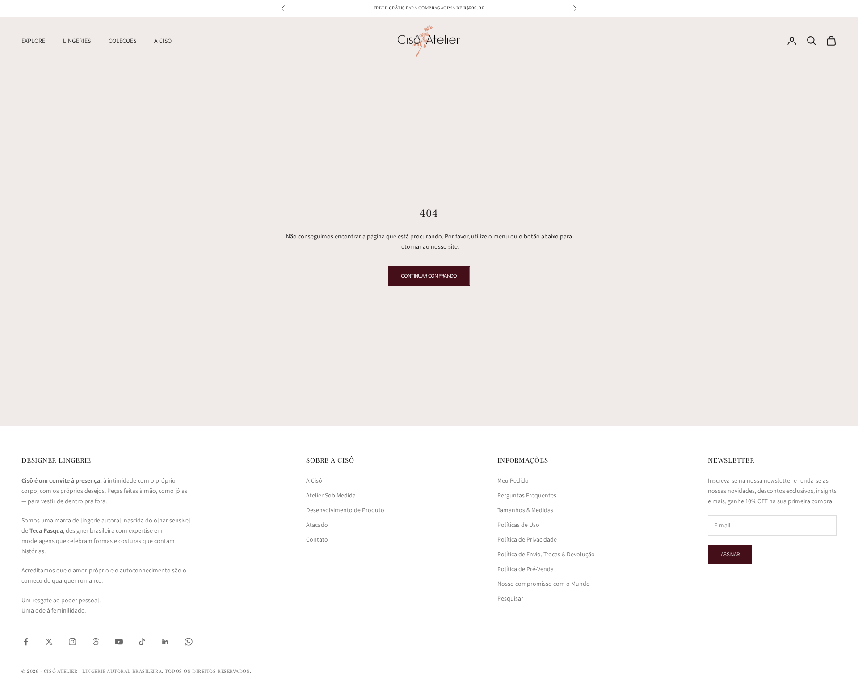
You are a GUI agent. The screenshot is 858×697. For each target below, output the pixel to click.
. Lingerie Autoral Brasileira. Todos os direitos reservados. (165, 671)
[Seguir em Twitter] (49, 641)
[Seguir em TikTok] (142, 641)
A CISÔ (163, 41)
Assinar (730, 554)
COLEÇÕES (122, 41)
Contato (317, 539)
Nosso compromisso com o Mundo (543, 584)
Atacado (317, 525)
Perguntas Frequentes (526, 495)
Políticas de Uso (518, 525)
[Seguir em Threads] (95, 641)
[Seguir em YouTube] (118, 641)
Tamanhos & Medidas (525, 510)
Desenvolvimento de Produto (345, 510)
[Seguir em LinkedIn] (165, 641)
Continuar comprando (429, 276)
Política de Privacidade (527, 539)
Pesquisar (510, 598)
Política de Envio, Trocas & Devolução (546, 554)
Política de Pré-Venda (525, 569)
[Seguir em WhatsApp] (188, 641)
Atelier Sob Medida (331, 495)
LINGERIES (77, 41)
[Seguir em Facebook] (25, 641)
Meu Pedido (513, 480)
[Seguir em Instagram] (72, 641)
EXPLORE (33, 41)
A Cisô (314, 480)
